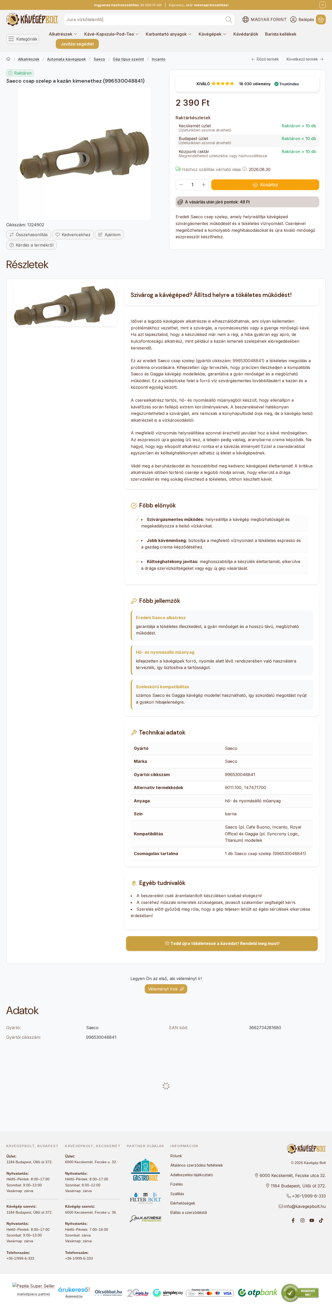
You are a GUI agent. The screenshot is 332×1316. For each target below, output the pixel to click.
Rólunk (176, 1156)
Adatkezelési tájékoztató (191, 1175)
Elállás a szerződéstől (188, 1212)
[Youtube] (311, 1220)
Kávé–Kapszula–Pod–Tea (109, 34)
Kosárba (269, 184)
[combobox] (149, 19)
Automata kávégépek (66, 59)
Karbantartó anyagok (166, 34)
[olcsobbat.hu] (108, 1293)
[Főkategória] (8, 59)
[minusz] (181, 184)
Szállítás (177, 1194)
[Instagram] (302, 1220)
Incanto (158, 59)
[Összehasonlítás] (28, 234)
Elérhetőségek (182, 1203)
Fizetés (176, 1184)
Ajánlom (113, 234)
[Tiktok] (321, 1220)
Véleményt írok (163, 988)
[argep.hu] (138, 1293)
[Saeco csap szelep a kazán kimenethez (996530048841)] (84, 153)
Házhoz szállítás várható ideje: (214, 169)
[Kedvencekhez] (73, 234)
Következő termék (302, 59)
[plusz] (203, 184)
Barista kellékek (280, 34)
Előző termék (268, 59)
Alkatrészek (60, 34)
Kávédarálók (245, 34)
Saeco (99, 59)
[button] (247, 84)
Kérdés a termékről (34, 245)
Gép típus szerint (128, 59)
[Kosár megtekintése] (321, 19)
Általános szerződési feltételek (196, 1165)
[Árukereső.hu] (73, 1289)
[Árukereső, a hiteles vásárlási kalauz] (300, 1292)
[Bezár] (322, 5)
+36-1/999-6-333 (20, 1258)
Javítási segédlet (77, 44)
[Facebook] (293, 1220)
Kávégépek (210, 34)
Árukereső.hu (73, 1296)
